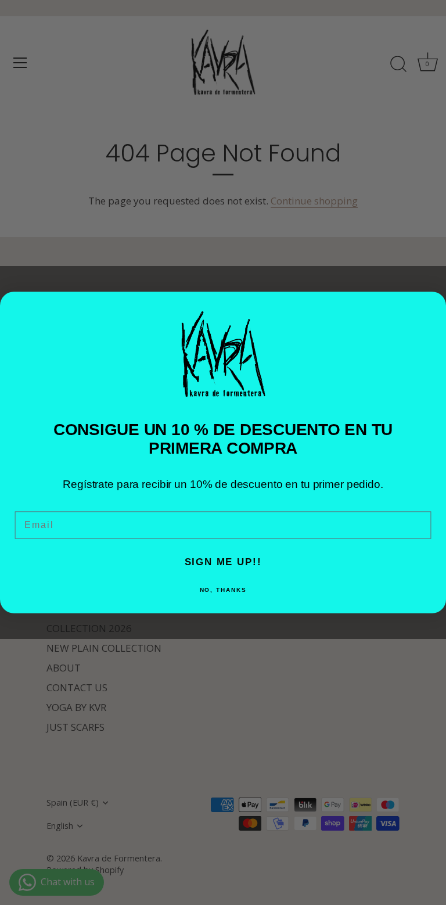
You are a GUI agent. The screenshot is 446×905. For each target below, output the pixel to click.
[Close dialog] (432, 306)
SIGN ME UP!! (223, 562)
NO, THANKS (223, 590)
